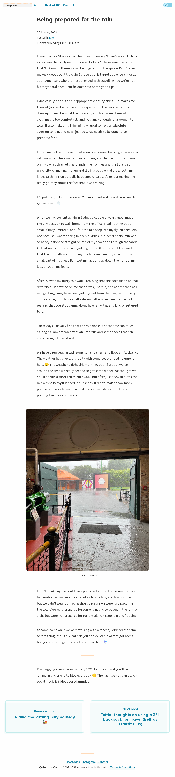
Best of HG (52, 5)
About (38, 5)
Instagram (89, 762)
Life (51, 38)
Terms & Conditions (123, 767)
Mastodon (73, 762)
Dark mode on (167, 5)
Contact (68, 5)
